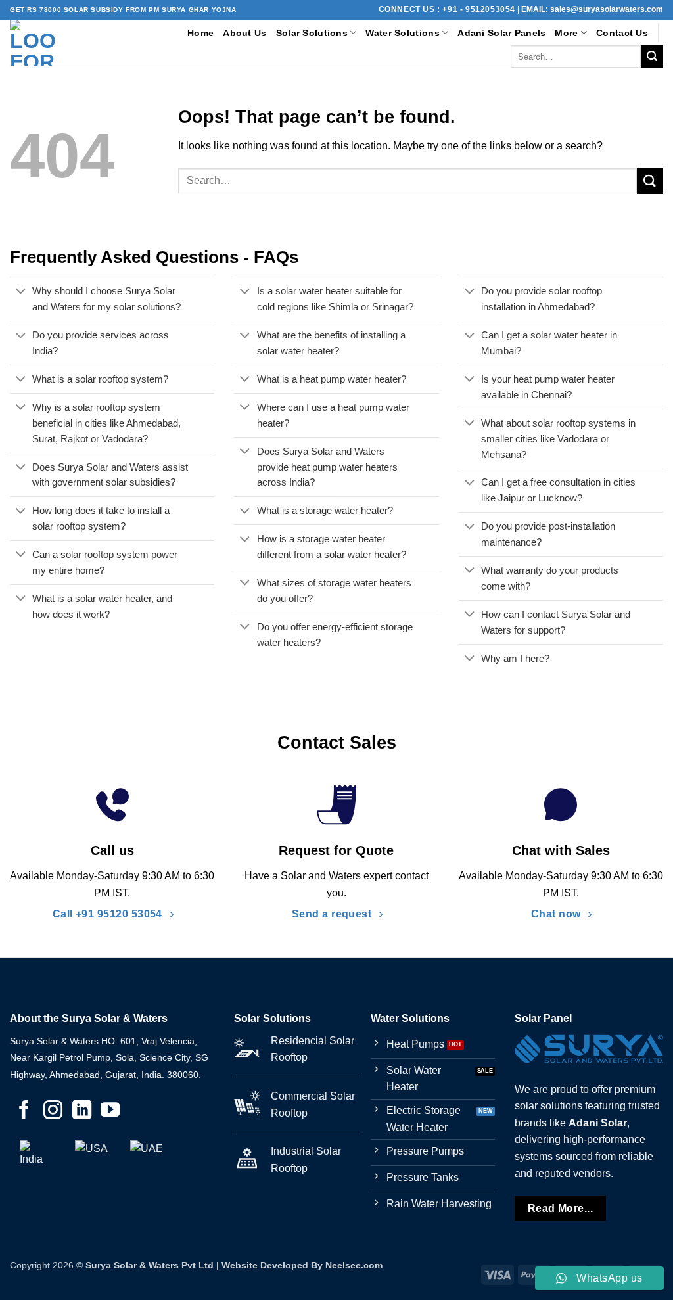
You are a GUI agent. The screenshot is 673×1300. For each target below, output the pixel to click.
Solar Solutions (312, 33)
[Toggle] (21, 292)
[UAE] (146, 1156)
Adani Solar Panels (501, 33)
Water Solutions (402, 33)
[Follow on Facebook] (24, 1111)
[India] (36, 1156)
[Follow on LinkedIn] (81, 1111)
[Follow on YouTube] (110, 1111)
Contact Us (622, 33)
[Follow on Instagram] (52, 1111)
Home (200, 33)
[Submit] (652, 56)
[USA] (91, 1156)
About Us (244, 33)
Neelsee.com (354, 1265)
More (566, 33)
